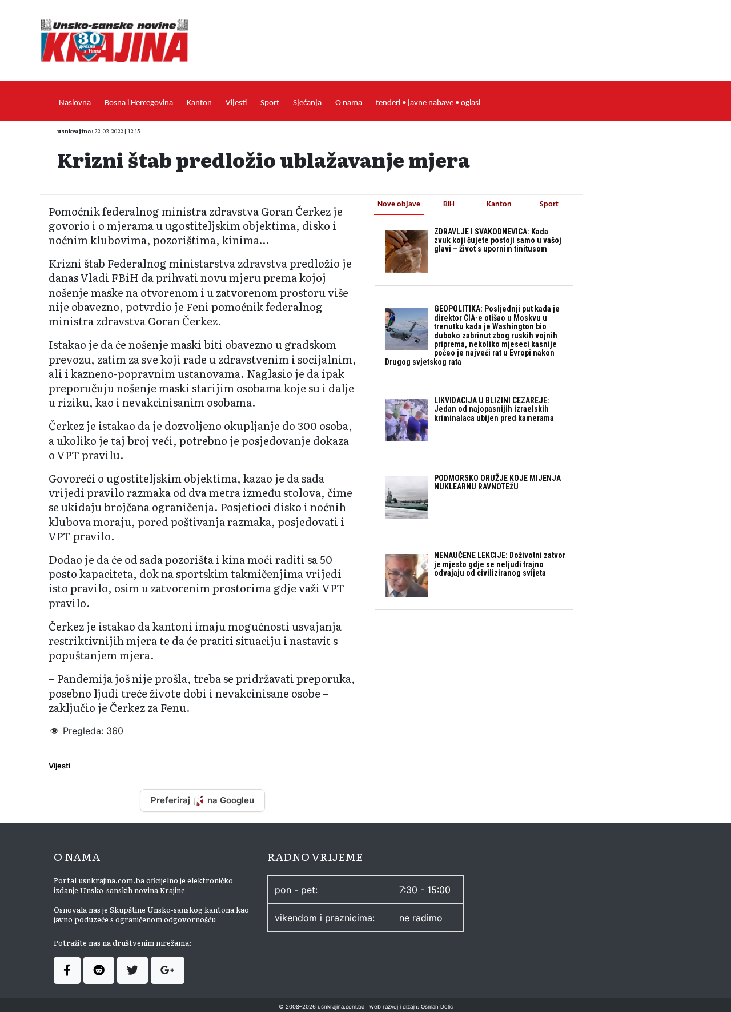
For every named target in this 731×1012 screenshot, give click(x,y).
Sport (269, 103)
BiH (449, 204)
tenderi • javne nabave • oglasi (428, 103)
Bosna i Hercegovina (139, 103)
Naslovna (75, 103)
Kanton (199, 103)
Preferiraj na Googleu (202, 800)
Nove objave (398, 204)
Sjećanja (307, 103)
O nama (348, 103)
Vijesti (236, 103)
